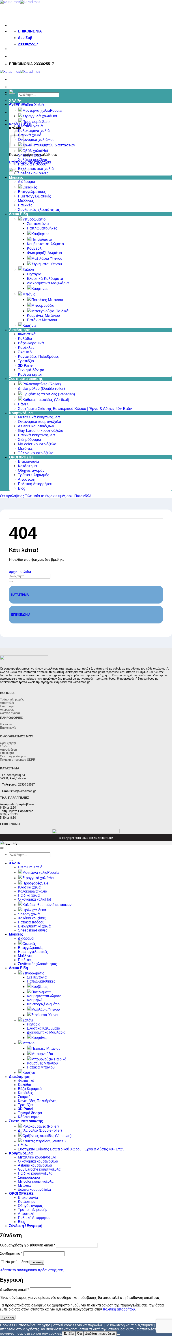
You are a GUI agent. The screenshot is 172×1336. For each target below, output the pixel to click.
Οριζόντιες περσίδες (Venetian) (48, 394)
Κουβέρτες (40, 234)
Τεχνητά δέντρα (31, 370)
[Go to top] (2, 848)
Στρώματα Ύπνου (46, 264)
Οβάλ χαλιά (32, 151)
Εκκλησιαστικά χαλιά (36, 169)
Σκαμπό (25, 352)
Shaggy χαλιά (29, 155)
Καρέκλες (26, 347)
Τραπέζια (26, 361)
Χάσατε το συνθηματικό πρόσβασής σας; (32, 1270)
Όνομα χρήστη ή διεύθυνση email (27, 1245)
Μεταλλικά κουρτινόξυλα (39, 417)
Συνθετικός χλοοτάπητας (39, 210)
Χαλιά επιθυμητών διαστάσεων (48, 145)
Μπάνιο (28, 294)
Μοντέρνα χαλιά (36, 110)
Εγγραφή (8, 1317)
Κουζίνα (29, 325)
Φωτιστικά (27, 334)
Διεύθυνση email (14, 1289)
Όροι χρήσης (8, 743)
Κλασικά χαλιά (30, 126)
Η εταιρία (6, 724)
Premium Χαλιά (31, 105)
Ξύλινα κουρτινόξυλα (36, 453)
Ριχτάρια (34, 274)
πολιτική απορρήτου (119, 1309)
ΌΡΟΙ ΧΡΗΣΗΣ (21, 457)
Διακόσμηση (19, 330)
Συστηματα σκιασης (26, 379)
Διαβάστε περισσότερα (100, 1333)
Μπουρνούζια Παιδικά (50, 311)
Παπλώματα (41, 239)
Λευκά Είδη (18, 214)
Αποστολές (7, 702)
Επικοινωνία (28, 461)
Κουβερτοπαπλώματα (45, 244)
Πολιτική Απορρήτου (35, 484)
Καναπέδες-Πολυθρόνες (38, 356)
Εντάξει (69, 1333)
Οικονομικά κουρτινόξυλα (39, 422)
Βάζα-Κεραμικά (31, 343)
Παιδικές (25, 205)
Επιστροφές (7, 706)
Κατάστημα (27, 466)
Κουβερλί (35, 248)
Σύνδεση (5, 746)
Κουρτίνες (39, 289)
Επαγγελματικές (32, 192)
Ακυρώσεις (7, 709)
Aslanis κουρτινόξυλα (36, 426)
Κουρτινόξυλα (21, 413)
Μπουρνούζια (42, 305)
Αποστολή (26, 479)
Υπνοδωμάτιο (33, 219)
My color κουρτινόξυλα (37, 444)
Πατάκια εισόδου (32, 164)
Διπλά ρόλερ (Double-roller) (41, 388)
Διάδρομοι (26, 182)
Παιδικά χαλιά (29, 135)
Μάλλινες (26, 201)
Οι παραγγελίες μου (13, 756)
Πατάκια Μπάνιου (42, 320)
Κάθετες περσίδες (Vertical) (45, 400)
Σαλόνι (28, 270)
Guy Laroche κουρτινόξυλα (40, 430)
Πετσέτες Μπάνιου (47, 300)
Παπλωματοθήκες (42, 228)
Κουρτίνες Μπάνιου (43, 315)
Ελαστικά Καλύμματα (45, 278)
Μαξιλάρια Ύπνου (46, 258)
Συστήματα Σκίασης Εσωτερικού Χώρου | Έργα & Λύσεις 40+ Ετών (75, 409)
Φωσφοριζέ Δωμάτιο (44, 253)
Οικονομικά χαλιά (33, 139)
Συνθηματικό (11, 1253)
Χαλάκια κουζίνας (33, 160)
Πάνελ (23, 404)
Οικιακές (29, 187)
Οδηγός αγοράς (31, 470)
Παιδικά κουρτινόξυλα (36, 435)
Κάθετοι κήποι (30, 374)
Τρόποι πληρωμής (33, 475)
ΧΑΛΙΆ (14, 101)
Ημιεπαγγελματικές (34, 196)
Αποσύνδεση (8, 749)
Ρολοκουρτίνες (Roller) (41, 384)
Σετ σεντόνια (38, 224)
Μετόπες (25, 448)
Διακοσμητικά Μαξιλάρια (48, 283)
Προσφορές (32, 122)
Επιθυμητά (7, 753)
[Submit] (11, 581)
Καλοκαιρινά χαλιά (34, 130)
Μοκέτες (16, 177)
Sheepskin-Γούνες (33, 173)
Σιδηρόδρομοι (29, 439)
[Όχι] (118, 1334)
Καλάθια (25, 338)
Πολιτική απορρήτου (17, 759)
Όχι (79, 1333)
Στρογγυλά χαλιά (36, 116)
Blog (21, 488)
